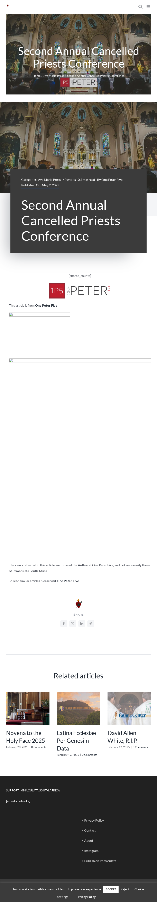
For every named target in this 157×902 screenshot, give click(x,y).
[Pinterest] (90, 623)
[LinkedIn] (81, 623)
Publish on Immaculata (100, 861)
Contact (90, 830)
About (88, 840)
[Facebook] (63, 623)
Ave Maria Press (49, 179)
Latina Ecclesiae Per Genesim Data (76, 740)
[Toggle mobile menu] (149, 6)
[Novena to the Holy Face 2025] (27, 694)
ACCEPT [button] (111, 889)
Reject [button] (125, 889)
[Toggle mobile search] (140, 6)
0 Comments (38, 747)
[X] (72, 623)
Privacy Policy (94, 820)
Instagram (91, 851)
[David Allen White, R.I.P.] (129, 694)
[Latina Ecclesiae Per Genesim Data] (78, 694)
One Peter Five (111, 179)
